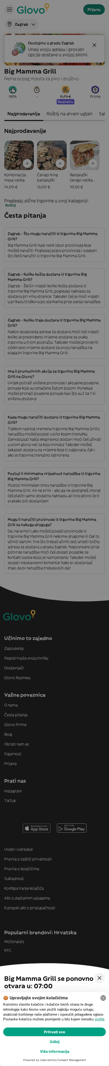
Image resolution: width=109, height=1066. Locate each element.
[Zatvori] (99, 978)
